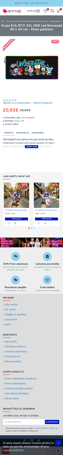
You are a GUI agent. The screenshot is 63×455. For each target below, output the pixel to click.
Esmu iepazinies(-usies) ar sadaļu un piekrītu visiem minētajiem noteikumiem (32, 429)
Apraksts (9, 133)
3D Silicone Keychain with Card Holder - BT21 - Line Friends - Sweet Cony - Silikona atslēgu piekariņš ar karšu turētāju (47, 210)
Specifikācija (22, 133)
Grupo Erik (19, 121)
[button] (29, 228)
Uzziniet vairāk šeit (13, 450)
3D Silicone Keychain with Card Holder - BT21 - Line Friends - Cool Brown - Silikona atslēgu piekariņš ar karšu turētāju (17, 210)
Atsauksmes (38, 133)
